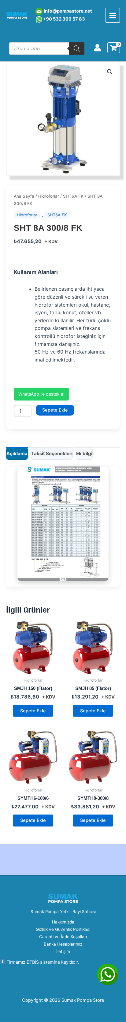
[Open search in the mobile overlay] (46, 48)
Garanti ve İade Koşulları (63, 936)
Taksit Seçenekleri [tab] (51, 453)
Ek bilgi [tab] (84, 453)
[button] (109, 71)
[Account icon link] (97, 48)
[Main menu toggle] (113, 15)
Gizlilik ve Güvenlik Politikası (63, 929)
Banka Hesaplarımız (63, 944)
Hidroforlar (48, 196)
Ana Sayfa (24, 196)
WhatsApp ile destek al (41, 394)
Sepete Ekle (55, 410)
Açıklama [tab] (17, 453)
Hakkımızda (63, 921)
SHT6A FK (73, 196)
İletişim (63, 951)
